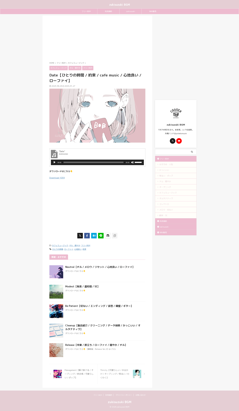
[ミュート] (132, 162)
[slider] (138, 162)
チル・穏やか (74, 245)
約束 (84, 249)
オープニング (165, 187)
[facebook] (87, 235)
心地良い (77, 249)
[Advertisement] (97, 39)
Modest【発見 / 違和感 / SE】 (82, 286)
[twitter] (80, 235)
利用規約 (108, 11)
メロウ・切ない (166, 209)
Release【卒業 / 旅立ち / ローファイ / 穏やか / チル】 (96, 345)
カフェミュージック (60, 245)
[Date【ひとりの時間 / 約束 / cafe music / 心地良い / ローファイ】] (94, 235)
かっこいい (164, 170)
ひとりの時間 (57, 249)
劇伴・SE (163, 215)
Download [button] (57, 177)
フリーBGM (86, 11)
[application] (97, 162)
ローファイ (68, 249)
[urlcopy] (114, 235)
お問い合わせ (141, 395)
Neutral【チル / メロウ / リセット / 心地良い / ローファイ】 (100, 267)
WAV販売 (152, 11)
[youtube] (179, 141)
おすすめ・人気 (166, 164)
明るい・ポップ (166, 175)
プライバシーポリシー (123, 395)
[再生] (54, 162)
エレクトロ (164, 204)
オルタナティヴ (166, 198)
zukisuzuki (130, 11)
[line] (101, 235)
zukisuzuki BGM (119, 4)
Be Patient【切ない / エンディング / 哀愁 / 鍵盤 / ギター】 (99, 306)
